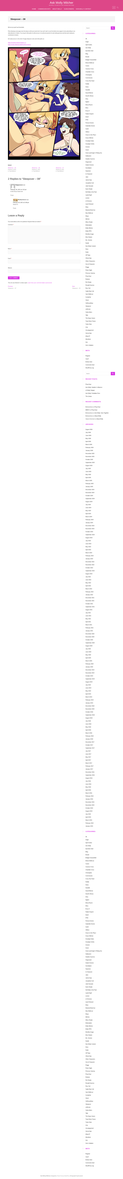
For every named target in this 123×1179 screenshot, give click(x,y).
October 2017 (89, 745)
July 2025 (88, 468)
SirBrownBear (89, 303)
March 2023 (89, 552)
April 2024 (88, 513)
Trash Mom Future (91, 321)
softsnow (88, 309)
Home (34, 9)
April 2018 (88, 730)
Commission (89, 77)
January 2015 (89, 826)
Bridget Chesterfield (91, 59)
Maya (87, 216)
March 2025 (89, 480)
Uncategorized (89, 330)
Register (88, 355)
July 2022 (88, 576)
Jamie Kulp (89, 180)
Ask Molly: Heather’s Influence (94, 387)
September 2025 (90, 462)
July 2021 (88, 612)
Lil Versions (89, 201)
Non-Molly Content (83, 9)
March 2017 (89, 763)
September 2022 (90, 570)
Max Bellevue (89, 213)
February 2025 (89, 483)
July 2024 (88, 504)
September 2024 (90, 498)
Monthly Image (90, 234)
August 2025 (89, 465)
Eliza (87, 107)
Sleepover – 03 (12, 167)
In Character (89, 174)
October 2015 (89, 808)
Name (10, 248)
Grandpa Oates (90, 141)
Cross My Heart (90, 81)
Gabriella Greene (90, 126)
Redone (88, 279)
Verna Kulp (88, 333)
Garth (87, 129)
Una (87, 327)
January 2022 (89, 594)
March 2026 (89, 444)
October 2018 (89, 712)
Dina (87, 99)
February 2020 (89, 664)
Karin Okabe (89, 189)
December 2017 (90, 742)
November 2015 (90, 805)
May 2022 (88, 582)
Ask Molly (88, 47)
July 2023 (88, 540)
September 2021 (90, 606)
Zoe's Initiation (89, 345)
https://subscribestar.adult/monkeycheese (19, 44)
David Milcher (89, 93)
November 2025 (90, 456)
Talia (87, 315)
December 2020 (90, 633)
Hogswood (88, 162)
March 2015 (89, 820)
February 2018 (89, 736)
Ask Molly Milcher (61, 2)
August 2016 (89, 778)
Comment (11, 224)
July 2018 (88, 721)
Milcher (88, 219)
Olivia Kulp (88, 258)
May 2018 (88, 727)
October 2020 (89, 639)
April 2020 (88, 658)
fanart (87, 116)
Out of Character (90, 264)
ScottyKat (88, 297)
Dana (87, 87)
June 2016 (88, 784)
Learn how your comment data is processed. (40, 282)
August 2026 (89, 429)
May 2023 (88, 546)
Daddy (87, 84)
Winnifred (88, 339)
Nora (87, 249)
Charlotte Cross (90, 71)
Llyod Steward (89, 204)
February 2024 (89, 519)
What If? (88, 336)
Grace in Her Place (91, 135)
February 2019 (89, 700)
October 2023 (89, 531)
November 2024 (90, 492)
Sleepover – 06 (36, 167)
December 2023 (90, 525)
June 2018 (88, 724)
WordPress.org (90, 368)
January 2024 (89, 522)
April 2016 (88, 790)
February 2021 (89, 627)
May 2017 (88, 757)
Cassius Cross (90, 68)
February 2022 (89, 591)
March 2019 (89, 697)
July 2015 (88, 814)
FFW (87, 119)
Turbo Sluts (89, 324)
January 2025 (89, 486)
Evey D (88, 110)
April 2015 (88, 817)
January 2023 (89, 558)
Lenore (87, 198)
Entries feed (89, 361)
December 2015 (90, 802)
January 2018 (89, 739)
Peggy (87, 267)
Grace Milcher (89, 138)
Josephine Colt (90, 183)
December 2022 (90, 561)
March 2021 (89, 624)
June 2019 (88, 688)
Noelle (87, 243)
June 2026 (88, 435)
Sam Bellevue (89, 294)
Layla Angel (89, 195)
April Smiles (89, 44)
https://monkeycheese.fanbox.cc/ (17, 42)
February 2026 (89, 447)
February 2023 (89, 555)
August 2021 (89, 609)
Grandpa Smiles (90, 144)
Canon (87, 65)
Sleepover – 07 (60, 167)
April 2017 (88, 760)
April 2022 (88, 585)
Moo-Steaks (89, 237)
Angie (87, 41)
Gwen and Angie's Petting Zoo (94, 153)
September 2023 (90, 534)
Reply (12, 195)
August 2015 (89, 811)
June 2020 (88, 652)
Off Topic (88, 255)
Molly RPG (89, 231)
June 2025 (88, 471)
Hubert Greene (90, 165)
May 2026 (88, 438)
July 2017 (88, 751)
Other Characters (90, 261)
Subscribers (69, 9)
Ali (86, 38)
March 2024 (89, 516)
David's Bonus (89, 96)
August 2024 (89, 501)
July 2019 (88, 685)
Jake (87, 177)
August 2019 (89, 682)
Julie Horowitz (89, 186)
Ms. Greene (89, 240)
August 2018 (89, 718)
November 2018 (90, 709)
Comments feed (90, 364)
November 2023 (90, 528)
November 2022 (90, 564)
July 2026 (88, 432)
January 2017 (89, 769)
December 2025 (90, 453)
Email (9, 258)
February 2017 (89, 766)
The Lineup (89, 396)
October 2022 (89, 567)
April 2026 (88, 441)
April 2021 (88, 621)
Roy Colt (88, 288)
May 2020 (88, 655)
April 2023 (88, 549)
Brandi (87, 56)
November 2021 (90, 600)
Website (10, 268)
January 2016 (89, 799)
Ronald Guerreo (90, 285)
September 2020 (90, 642)
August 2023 (89, 537)
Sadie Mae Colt (90, 291)
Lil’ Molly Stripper (90, 390)
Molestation (89, 225)
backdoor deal (89, 50)
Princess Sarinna (90, 273)
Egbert (87, 101)
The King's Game (90, 318)
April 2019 (88, 694)
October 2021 (89, 603)
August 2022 (89, 573)
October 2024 (89, 495)
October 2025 (89, 459)
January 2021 (89, 630)
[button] (44, 103)
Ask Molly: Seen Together (102, 413)
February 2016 (89, 796)
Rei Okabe (88, 282)
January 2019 (89, 703)
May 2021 (88, 618)
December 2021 (90, 597)
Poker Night (89, 270)
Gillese (87, 132)
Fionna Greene (90, 123)
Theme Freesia (60, 1175)
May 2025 (88, 474)
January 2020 (89, 667)
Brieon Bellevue (90, 62)
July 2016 (88, 781)
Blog (87, 53)
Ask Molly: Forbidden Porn (93, 393)
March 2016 (89, 793)
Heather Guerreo (90, 159)
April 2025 (88, 477)
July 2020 (88, 648)
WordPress (67, 1175)
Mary (87, 207)
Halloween (88, 156)
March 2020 (89, 661)
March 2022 (89, 588)
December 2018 (90, 706)
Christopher (89, 74)
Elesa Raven (89, 104)
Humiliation (89, 168)
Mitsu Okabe (89, 222)
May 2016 (88, 787)
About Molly (57, 9)
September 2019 (90, 679)
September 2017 (90, 748)
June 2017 (88, 754)
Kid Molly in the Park (91, 192)
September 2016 (90, 775)
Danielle (88, 90)
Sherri (87, 300)
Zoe (87, 342)
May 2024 (88, 510)
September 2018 (90, 715)
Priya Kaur (88, 276)
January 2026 (89, 450)
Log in (87, 358)
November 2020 (90, 636)
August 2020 (89, 645)
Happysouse (19, 185)
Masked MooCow (90, 210)
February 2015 (89, 823)
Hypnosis (88, 171)
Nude (87, 252)
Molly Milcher (89, 228)
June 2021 (88, 615)
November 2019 (90, 673)
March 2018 (89, 733)
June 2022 (88, 579)
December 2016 (90, 772)
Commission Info (44, 9)
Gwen (87, 150)
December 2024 (90, 489)
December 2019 (90, 670)
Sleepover (88, 306)
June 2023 (88, 543)
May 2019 (88, 691)
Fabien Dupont (89, 113)
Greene (88, 147)
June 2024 (88, 507)
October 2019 (89, 676)
